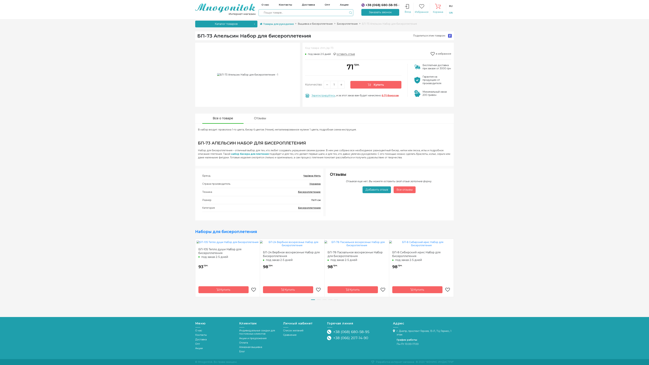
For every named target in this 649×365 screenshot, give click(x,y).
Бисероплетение (309, 207)
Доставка (201, 339)
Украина (315, 183)
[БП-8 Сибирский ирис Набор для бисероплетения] (421, 243)
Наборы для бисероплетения (226, 231)
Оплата (243, 342)
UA (451, 12)
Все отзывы (404, 189)
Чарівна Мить (312, 175)
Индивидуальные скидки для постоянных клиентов (257, 332)
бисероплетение (309, 191)
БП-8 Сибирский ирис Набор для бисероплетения (416, 254)
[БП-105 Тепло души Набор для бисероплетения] (227, 242)
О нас (198, 330)
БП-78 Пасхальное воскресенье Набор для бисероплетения (355, 254)
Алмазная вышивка (250, 347)
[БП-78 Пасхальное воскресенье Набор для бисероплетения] (356, 243)
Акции (199, 348)
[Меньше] (327, 85)
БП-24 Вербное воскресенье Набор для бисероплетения (291, 254)
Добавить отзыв (376, 189)
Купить (378, 84)
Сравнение (290, 334)
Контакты (201, 334)
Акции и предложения (253, 338)
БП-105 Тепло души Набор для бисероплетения (220, 251)
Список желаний (293, 330)
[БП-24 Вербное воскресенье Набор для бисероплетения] (292, 243)
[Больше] (341, 85)
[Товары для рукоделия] (225, 9)
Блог (242, 351)
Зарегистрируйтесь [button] (323, 95)
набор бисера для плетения (250, 153)
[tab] (223, 119)
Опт (197, 343)
